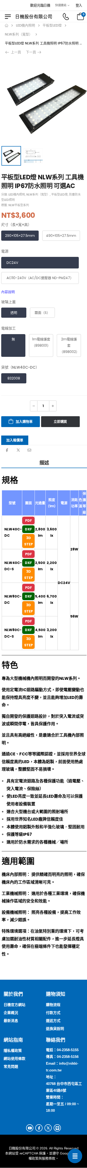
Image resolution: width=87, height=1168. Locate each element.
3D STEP (28, 541)
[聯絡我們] (75, 1156)
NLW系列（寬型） (18, 34)
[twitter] (48, 1128)
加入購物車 (24, 421)
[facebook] (39, 1128)
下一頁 (32, 52)
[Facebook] (7, 450)
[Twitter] (18, 450)
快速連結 (60, 5)
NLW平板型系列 (18, 205)
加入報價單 (14, 440)
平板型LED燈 (52, 25)
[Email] (29, 450)
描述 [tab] (44, 462)
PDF (28, 520)
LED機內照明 (25, 25)
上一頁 (14, 52)
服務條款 (48, 1158)
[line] (57, 1128)
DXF (28, 529)
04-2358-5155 (68, 1050)
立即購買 (60, 421)
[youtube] (29, 1128)
